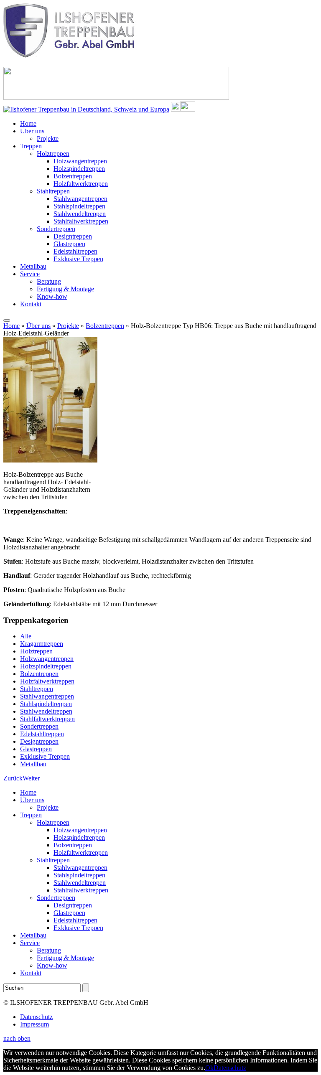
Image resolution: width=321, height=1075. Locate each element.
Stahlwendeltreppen (80, 213)
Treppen (31, 146)
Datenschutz (36, 1016)
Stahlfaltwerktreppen (81, 221)
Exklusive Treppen (78, 258)
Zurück (13, 778)
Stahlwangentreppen (80, 198)
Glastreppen (69, 243)
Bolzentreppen (73, 176)
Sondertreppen (56, 228)
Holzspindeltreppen (79, 168)
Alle (25, 636)
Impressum (34, 1024)
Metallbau (33, 266)
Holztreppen (53, 153)
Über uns (32, 131)
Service (30, 273)
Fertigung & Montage (65, 288)
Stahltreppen (53, 191)
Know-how (52, 296)
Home (28, 123)
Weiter (31, 778)
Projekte (48, 138)
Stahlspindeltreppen (79, 206)
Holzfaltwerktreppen (81, 183)
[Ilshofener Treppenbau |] (70, 55)
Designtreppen (73, 236)
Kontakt (30, 304)
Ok (209, 1067)
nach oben (17, 1038)
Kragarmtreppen (41, 643)
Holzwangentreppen (80, 161)
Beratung (49, 281)
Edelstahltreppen (75, 251)
